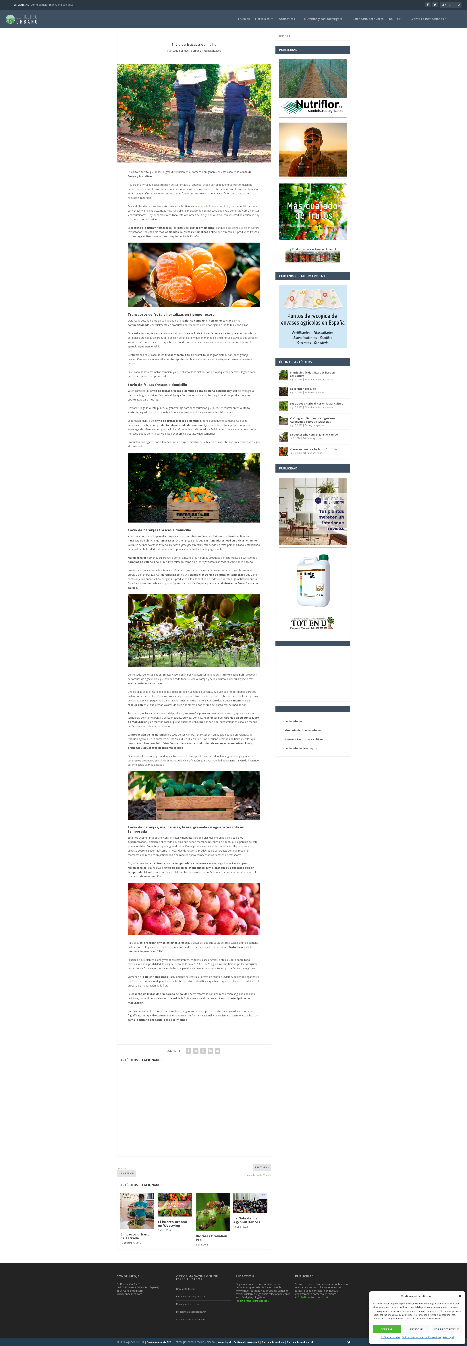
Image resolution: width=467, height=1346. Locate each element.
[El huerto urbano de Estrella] (137, 1211)
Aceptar (387, 1329)
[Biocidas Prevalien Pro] (213, 1212)
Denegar (416, 1329)
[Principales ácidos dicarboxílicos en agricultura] (283, 375)
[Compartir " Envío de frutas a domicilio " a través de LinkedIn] (210, 1051)
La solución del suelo (303, 388)
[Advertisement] (194, 1110)
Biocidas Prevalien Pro (211, 1238)
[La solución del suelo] (283, 391)
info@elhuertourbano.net (252, 1300)
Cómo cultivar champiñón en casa (51, 4)
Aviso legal (448, 1337)
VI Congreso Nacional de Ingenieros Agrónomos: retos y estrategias (312, 420)
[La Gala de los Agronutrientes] (250, 1203)
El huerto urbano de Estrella (135, 1236)
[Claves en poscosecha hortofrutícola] (283, 451)
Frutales (244, 19)
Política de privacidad (246, 1342)
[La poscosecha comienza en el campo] (283, 437)
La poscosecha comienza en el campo (314, 434)
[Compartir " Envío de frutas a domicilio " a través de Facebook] (188, 1051)
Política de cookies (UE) (300, 1342)
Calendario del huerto (368, 19)
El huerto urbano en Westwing (172, 1224)
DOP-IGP (395, 19)
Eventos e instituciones (427, 19)
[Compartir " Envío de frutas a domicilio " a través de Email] (217, 1051)
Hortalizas (262, 19)
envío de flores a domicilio (213, 206)
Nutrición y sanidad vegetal (323, 19)
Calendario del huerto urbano (302, 730)
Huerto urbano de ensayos (300, 748)
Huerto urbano (192, 50)
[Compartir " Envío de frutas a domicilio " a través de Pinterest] (203, 1051)
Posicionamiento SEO (159, 1342)
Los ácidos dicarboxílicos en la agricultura (317, 403)
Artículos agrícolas (314, 392)
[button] (460, 1296)
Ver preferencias (447, 1329)
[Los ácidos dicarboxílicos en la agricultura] (283, 406)
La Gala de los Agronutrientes (246, 1220)
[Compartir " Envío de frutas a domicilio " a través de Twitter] (195, 1051)
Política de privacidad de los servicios (421, 1337)
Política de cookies (390, 1337)
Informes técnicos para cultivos (303, 739)
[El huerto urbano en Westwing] (175, 1205)
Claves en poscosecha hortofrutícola (313, 449)
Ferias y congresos (314, 425)
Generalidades (212, 50)
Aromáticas (287, 19)
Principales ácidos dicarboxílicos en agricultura (312, 374)
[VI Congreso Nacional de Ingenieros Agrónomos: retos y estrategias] (283, 420)
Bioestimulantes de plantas (319, 379)
